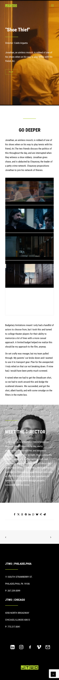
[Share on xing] (40, 514)
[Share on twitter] (18, 514)
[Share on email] (44, 514)
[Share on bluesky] (37, 514)
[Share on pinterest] (25, 514)
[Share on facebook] (14, 514)
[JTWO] (11, 5)
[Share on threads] (22, 514)
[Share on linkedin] (29, 514)
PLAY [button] (11, 72)
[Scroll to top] (53, 674)
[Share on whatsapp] (33, 514)
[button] (52, 5)
